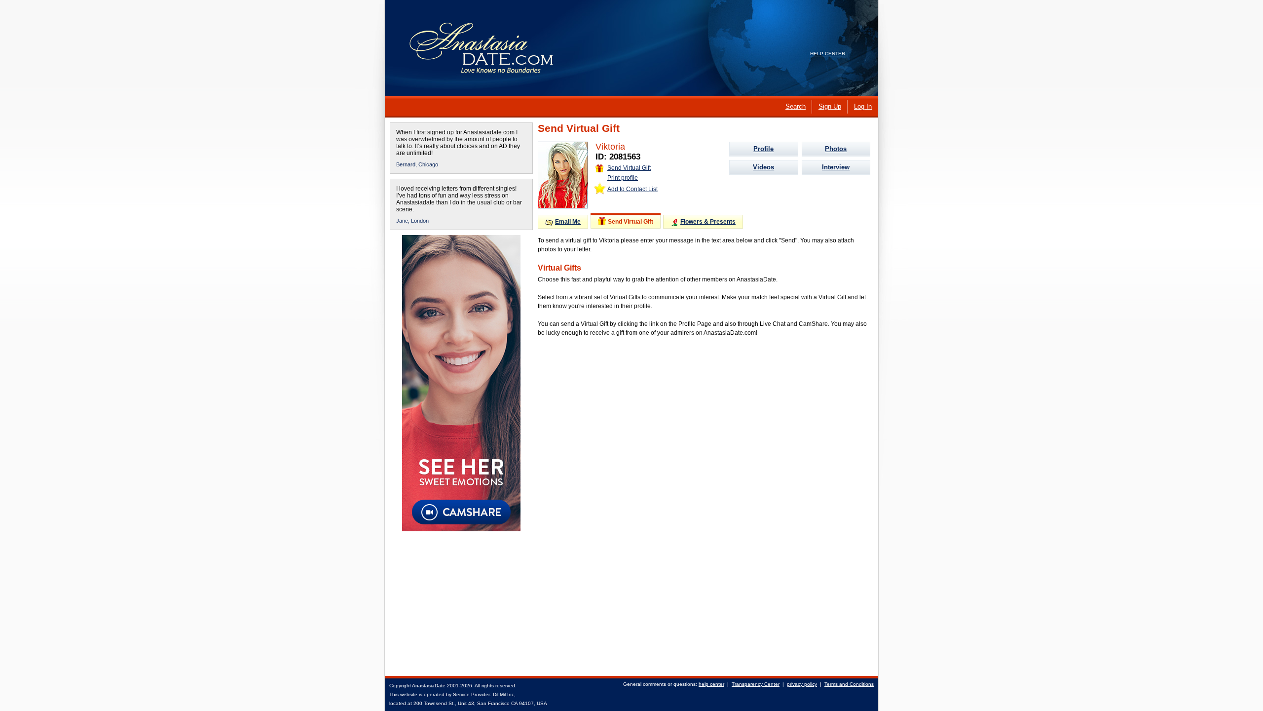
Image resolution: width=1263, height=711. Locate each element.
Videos (763, 167)
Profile (763, 149)
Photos (836, 149)
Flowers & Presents (708, 221)
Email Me (568, 221)
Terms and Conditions (849, 684)
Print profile (622, 177)
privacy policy (802, 684)
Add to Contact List (632, 189)
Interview (836, 167)
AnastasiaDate (429, 685)
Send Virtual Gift (629, 167)
